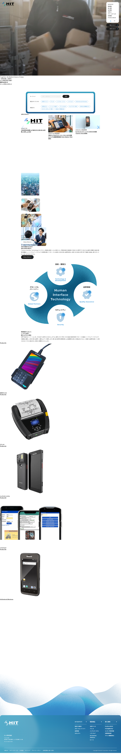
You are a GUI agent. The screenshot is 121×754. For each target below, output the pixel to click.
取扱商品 (110, 6)
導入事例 (110, 8)
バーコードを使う (53, 106)
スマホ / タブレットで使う (47, 109)
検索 (66, 96)
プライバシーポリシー (36, 750)
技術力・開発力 (78, 726)
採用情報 (110, 15)
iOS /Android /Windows (93, 736)
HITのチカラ (110, 4)
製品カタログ (113, 25)
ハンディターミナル (61, 101)
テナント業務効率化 (109, 735)
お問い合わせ (113, 28)
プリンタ (52, 101)
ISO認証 (21, 750)
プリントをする (63, 106)
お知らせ (110, 12)
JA (110, 20)
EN (114, 20)
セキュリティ (77, 733)
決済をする (44, 106)
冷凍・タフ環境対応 (60, 109)
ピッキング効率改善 (109, 731)
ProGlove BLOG (112, 17)
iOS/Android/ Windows (81, 101)
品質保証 (77, 731)
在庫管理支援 (108, 733)
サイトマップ (27, 750)
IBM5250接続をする (84, 106)
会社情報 (110, 10)
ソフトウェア (70, 101)
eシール (92, 739)
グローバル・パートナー (80, 728)
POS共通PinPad (109, 728)
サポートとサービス (112, 14)
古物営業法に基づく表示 (48, 750)
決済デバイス (45, 101)
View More (27, 141)
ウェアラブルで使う (73, 106)
